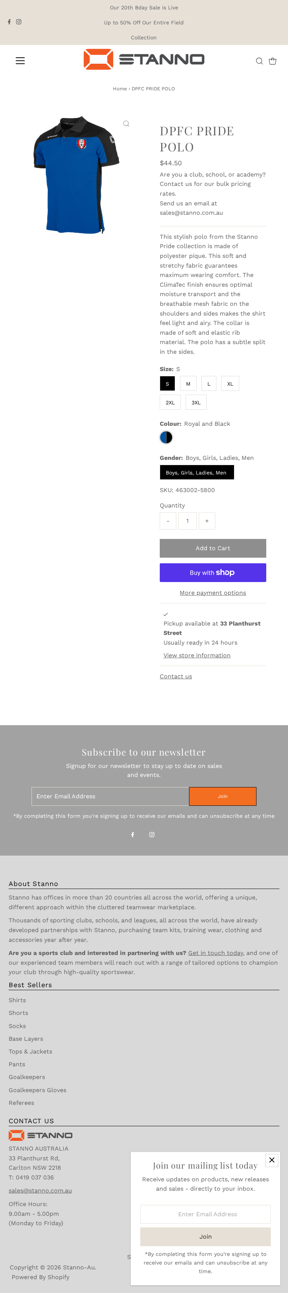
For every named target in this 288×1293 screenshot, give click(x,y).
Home (120, 88)
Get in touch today (215, 952)
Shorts (18, 1012)
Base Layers (26, 1038)
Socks (17, 1026)
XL (230, 384)
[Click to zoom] (126, 124)
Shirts (17, 1000)
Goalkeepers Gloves (37, 1090)
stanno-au (79, 1267)
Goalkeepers (27, 1076)
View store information (197, 655)
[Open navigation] (42, 60)
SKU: (167, 490)
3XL (196, 403)
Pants (17, 1064)
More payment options (213, 592)
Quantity (172, 505)
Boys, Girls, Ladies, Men (197, 473)
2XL (170, 403)
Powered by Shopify (40, 1277)
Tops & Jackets (30, 1051)
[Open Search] (259, 61)
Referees (21, 1102)
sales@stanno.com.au (191, 212)
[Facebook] (9, 22)
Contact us (176, 183)
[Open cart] (272, 61)
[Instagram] (18, 22)
